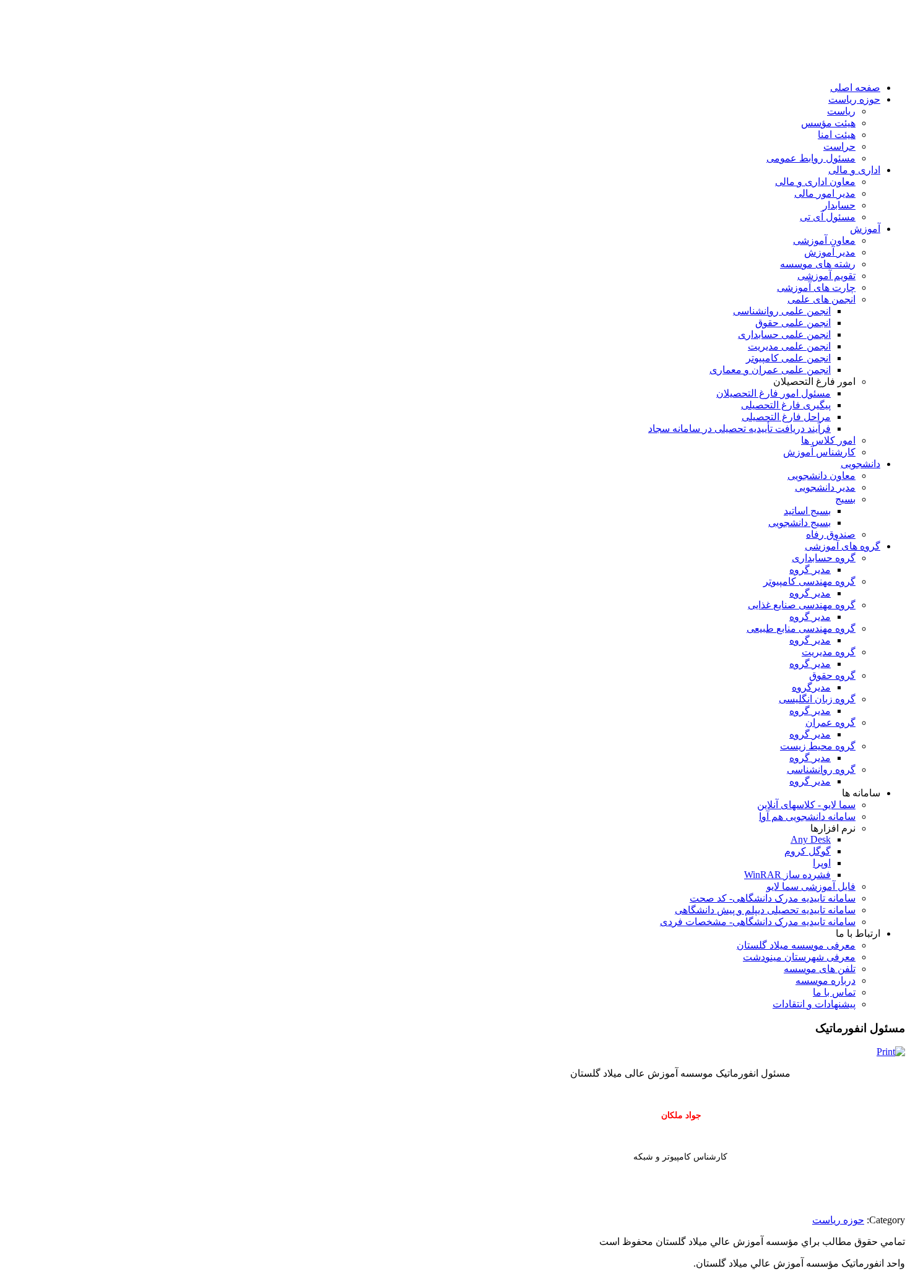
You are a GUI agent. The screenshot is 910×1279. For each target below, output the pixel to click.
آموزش (865, 228)
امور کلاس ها (828, 440)
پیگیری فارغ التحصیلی (786, 405)
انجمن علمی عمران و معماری (770, 369)
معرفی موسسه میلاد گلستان (796, 945)
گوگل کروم (807, 851)
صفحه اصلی (855, 87)
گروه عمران (830, 722)
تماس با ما (834, 992)
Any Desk (811, 839)
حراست (839, 146)
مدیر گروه (810, 569)
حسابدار (839, 205)
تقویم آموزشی (826, 275)
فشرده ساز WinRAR (787, 874)
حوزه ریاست (854, 99)
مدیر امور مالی (825, 193)
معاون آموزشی (824, 240)
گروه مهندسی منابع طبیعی (801, 628)
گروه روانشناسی (821, 769)
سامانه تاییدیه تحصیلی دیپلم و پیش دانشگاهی (765, 910)
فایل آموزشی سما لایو (811, 886)
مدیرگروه (811, 687)
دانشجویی (860, 464)
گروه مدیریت (829, 652)
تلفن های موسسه (820, 968)
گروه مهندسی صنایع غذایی (802, 605)
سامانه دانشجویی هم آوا (807, 816)
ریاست (841, 111)
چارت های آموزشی (816, 287)
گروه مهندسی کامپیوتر (809, 581)
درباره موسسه (825, 980)
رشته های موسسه (818, 264)
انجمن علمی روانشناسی (782, 311)
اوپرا (822, 863)
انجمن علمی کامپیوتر (788, 358)
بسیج (845, 499)
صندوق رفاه (831, 534)
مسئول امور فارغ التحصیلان (773, 393)
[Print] (891, 1051)
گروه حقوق (832, 675)
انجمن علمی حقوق (793, 322)
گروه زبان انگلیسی (817, 699)
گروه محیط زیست (818, 746)
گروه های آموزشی (842, 546)
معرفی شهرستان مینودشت (799, 957)
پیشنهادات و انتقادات (814, 1004)
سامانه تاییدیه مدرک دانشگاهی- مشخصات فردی (758, 921)
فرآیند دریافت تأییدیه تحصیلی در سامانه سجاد (739, 428)
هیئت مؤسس (828, 123)
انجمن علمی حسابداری (784, 334)
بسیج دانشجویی (799, 522)
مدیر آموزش (830, 252)
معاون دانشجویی (821, 475)
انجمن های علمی (821, 299)
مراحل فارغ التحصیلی (786, 416)
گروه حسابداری (824, 558)
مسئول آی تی (828, 217)
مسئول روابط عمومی (811, 158)
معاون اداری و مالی (815, 181)
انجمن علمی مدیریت (789, 346)
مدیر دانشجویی (825, 487)
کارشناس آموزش (819, 452)
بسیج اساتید (807, 511)
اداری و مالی (854, 170)
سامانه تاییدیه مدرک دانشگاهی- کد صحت (773, 898)
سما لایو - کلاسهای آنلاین (806, 804)
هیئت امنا (837, 134)
